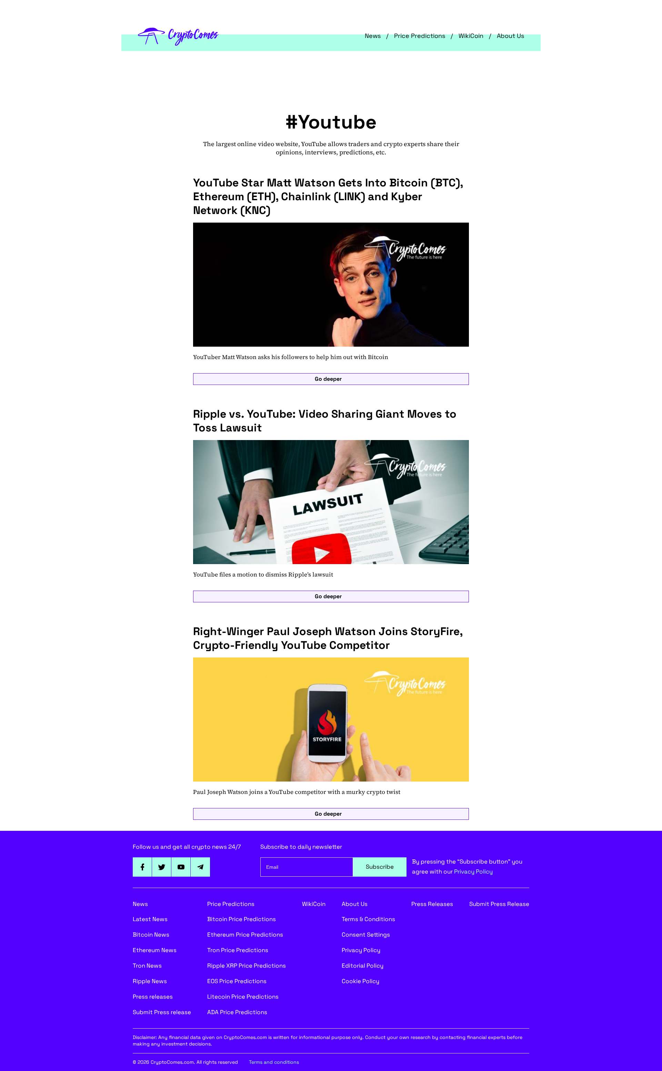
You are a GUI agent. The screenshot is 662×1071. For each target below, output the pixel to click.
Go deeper (328, 378)
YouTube (181, 867)
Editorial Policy (362, 965)
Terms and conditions (274, 1062)
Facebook (142, 867)
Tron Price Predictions (237, 950)
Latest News (150, 919)
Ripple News (150, 981)
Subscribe (380, 866)
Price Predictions (419, 36)
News (373, 36)
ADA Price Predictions (237, 1012)
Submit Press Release (499, 904)
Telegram (200, 867)
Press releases (153, 996)
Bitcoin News (151, 934)
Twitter (161, 867)
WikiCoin (471, 36)
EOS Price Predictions (237, 981)
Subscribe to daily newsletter (301, 846)
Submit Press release (162, 1012)
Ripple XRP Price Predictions (246, 965)
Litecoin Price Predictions (243, 996)
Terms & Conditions (368, 919)
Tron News (147, 965)
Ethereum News (155, 950)
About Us (510, 36)
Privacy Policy (473, 871)
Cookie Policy (360, 981)
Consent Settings (366, 934)
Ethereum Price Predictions (245, 934)
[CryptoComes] (178, 36)
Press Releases (432, 904)
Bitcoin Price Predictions (241, 919)
